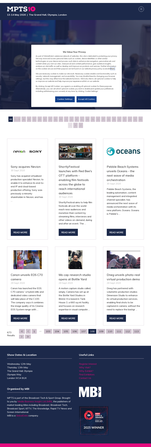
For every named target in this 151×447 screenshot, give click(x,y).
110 (110, 331)
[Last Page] (28, 337)
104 (57, 331)
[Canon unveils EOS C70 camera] (27, 286)
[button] (141, 9)
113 (136, 331)
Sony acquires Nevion (26, 166)
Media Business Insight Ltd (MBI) (35, 401)
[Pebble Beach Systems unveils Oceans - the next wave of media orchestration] (123, 189)
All (10, 119)
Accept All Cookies (86, 99)
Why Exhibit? (86, 370)
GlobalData (22, 415)
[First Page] (22, 331)
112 (127, 331)
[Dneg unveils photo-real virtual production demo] (123, 286)
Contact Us (85, 378)
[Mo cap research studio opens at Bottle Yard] (75, 286)
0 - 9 (17, 119)
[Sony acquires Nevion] (27, 189)
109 (101, 331)
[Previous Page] (28, 331)
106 (74, 331)
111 (119, 331)
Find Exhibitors (87, 374)
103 (48, 331)
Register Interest (88, 363)
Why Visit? (85, 367)
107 (83, 331)
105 (66, 331)
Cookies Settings (64, 99)
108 (92, 331)
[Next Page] (21, 337)
